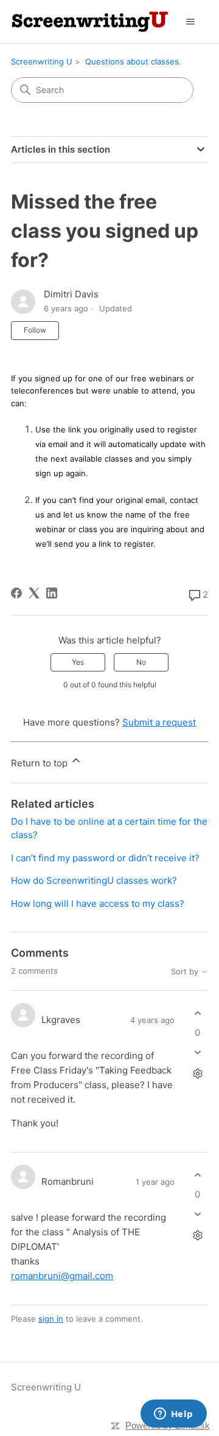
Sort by (186, 971)
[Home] (90, 21)
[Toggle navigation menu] (190, 22)
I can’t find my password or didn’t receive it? (105, 858)
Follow (35, 330)
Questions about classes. (133, 61)
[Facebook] (16, 593)
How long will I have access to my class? (97, 903)
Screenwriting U (41, 61)
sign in (50, 1318)
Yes (78, 662)
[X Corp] (34, 593)
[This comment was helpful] (197, 1013)
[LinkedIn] (51, 593)
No (141, 662)
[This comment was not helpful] (197, 1052)
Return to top (40, 763)
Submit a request (159, 722)
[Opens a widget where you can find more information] (173, 1415)
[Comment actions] (197, 1073)
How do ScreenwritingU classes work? (94, 880)
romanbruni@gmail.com (62, 1276)
